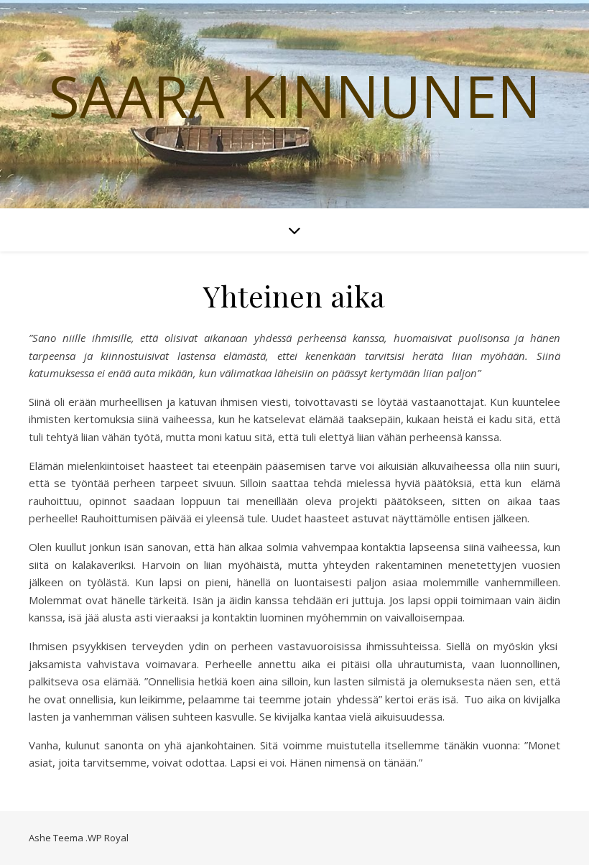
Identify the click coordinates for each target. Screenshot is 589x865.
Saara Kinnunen (294, 95)
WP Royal (108, 837)
